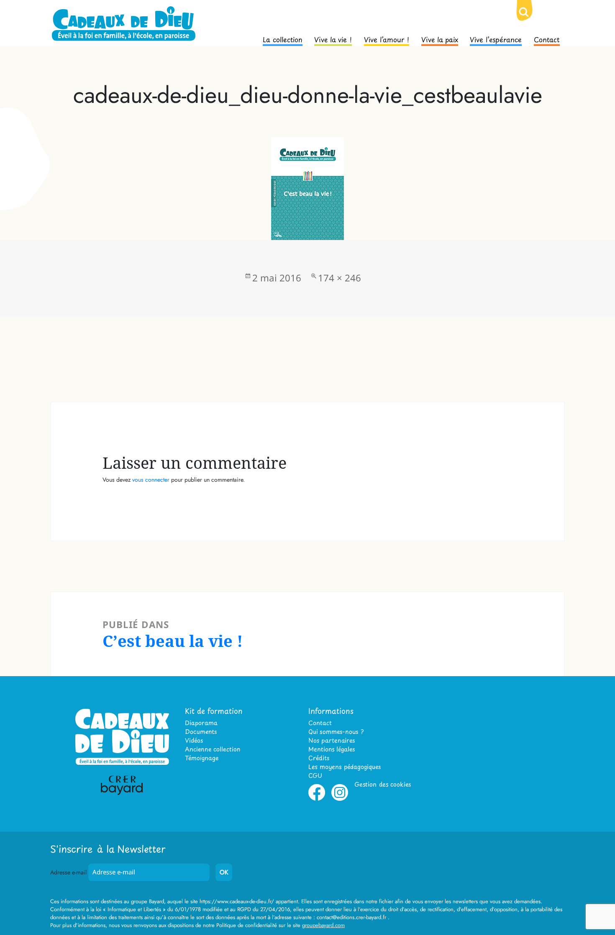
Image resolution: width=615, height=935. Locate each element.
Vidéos (194, 740)
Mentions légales (331, 749)
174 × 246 (339, 277)
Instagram (339, 799)
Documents (201, 731)
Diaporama (201, 722)
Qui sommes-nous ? (336, 731)
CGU (315, 775)
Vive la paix (439, 39)
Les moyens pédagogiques (344, 766)
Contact (547, 39)
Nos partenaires (331, 740)
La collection (282, 39)
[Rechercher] (530, 18)
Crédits (318, 758)
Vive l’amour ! (386, 39)
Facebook (316, 799)
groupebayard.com (323, 925)
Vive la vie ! (333, 39)
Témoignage (201, 758)
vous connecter (150, 479)
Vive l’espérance (496, 39)
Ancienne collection (212, 749)
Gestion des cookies (382, 784)
